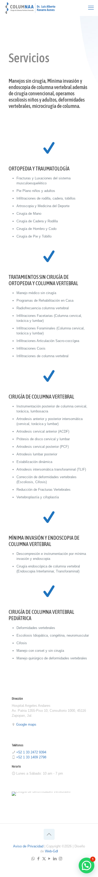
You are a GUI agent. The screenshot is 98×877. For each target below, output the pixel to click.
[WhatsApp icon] (33, 858)
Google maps (26, 724)
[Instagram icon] (60, 858)
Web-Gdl (51, 851)
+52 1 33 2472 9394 (31, 752)
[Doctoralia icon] (65, 858)
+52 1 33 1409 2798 (31, 757)
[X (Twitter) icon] (44, 858)
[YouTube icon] (49, 858)
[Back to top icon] (49, 834)
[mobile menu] (91, 7)
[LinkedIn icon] (55, 858)
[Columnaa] (30, 7)
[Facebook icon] (39, 858)
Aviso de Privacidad (28, 846)
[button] (86, 865)
